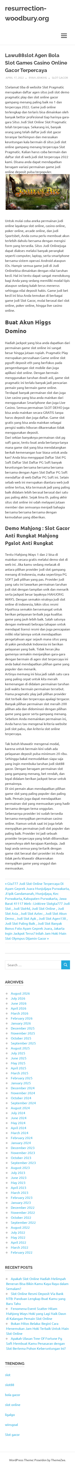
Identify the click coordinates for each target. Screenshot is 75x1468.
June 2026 (18, 1003)
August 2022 (20, 1227)
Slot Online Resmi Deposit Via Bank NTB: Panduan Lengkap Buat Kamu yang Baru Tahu (35, 1298)
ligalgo (10, 1414)
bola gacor (12, 1394)
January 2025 (21, 1083)
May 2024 (18, 1123)
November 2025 (23, 1033)
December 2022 (23, 1207)
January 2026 (21, 1023)
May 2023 (18, 1182)
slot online (12, 1404)
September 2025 (23, 1043)
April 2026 (18, 1008)
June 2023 (18, 1177)
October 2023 (21, 1157)
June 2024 (18, 1118)
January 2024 (21, 1143)
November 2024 (23, 1093)
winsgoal (11, 1424)
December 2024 (23, 1088)
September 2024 (23, 1103)
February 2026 (21, 1018)
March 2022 (19, 1247)
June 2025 (18, 1058)
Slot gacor (12, 1434)
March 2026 (19, 1013)
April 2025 (18, 1068)
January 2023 (21, 1202)
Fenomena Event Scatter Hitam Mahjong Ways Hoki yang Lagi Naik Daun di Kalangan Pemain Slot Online (36, 1313)
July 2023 (18, 1172)
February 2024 (21, 1138)
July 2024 (18, 1113)
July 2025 (18, 1053)
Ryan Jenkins (38, 77)
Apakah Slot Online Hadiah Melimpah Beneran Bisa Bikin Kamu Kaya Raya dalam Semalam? (37, 1283)
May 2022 (18, 1237)
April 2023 (18, 1187)
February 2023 (21, 1197)
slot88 (9, 1385)
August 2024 (20, 1108)
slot (7, 1375)
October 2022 (21, 1217)
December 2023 (23, 1148)
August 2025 (20, 1048)
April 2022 (18, 1242)
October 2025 (21, 1038)
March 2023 (19, 1192)
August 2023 (20, 1167)
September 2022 (23, 1222)
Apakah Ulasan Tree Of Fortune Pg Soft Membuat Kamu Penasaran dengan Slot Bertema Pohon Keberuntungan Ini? (36, 1343)
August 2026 (20, 993)
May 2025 (18, 1063)
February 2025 (21, 1078)
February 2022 (21, 1252)
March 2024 (19, 1133)
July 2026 (18, 998)
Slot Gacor (60, 77)
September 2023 (23, 1162)
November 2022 (23, 1212)
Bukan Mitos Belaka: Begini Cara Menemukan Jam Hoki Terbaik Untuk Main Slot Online (37, 1328)
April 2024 (18, 1128)
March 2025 (19, 1073)
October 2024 (21, 1098)
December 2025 (23, 1028)
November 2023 (23, 1152)
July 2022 (18, 1232)
